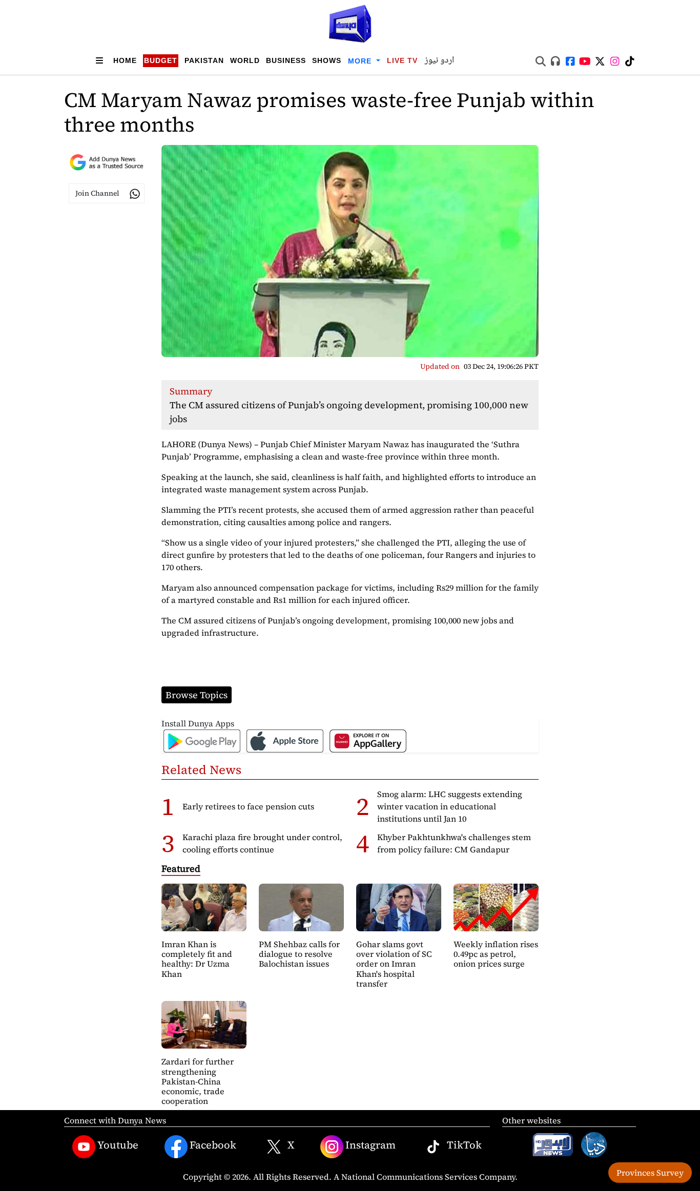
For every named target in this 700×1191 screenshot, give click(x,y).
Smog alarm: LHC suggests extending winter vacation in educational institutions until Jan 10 (449, 806)
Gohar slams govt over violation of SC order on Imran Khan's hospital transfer (394, 963)
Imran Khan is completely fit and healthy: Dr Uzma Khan (196, 958)
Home (125, 60)
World (245, 60)
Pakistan (204, 60)
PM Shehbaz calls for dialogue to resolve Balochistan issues (299, 953)
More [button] (361, 61)
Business (286, 60)
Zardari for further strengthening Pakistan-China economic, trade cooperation (197, 1081)
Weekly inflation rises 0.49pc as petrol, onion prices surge (496, 953)
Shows (326, 60)
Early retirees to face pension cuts (248, 806)
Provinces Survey (650, 1172)
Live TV (402, 60)
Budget (160, 60)
